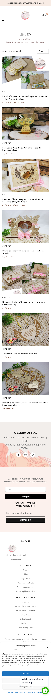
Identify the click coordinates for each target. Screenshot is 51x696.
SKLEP (28, 39)
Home (20, 39)
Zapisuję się (25, 497)
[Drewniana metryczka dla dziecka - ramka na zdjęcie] (25, 226)
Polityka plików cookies (15, 692)
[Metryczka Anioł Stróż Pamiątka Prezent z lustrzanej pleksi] (25, 123)
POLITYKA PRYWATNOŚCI (33, 692)
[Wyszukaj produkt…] (43, 15)
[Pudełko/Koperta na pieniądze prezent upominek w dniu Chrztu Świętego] (25, 72)
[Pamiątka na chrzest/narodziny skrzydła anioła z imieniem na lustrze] (25, 378)
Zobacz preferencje (25, 687)
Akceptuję (25, 674)
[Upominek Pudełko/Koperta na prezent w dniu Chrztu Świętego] (25, 278)
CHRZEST (6, 92)
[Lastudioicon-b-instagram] (25, 454)
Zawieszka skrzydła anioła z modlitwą (19, 354)
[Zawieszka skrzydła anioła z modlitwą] (25, 329)
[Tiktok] (32, 454)
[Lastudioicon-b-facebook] (18, 454)
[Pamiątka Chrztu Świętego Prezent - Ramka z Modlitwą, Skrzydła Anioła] (25, 175)
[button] (47, 647)
